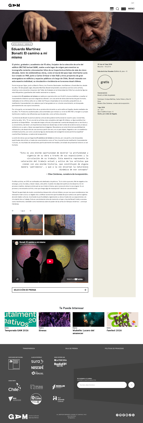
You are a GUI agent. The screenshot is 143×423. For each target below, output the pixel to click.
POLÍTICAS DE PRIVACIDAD (114, 348)
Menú (131, 8)
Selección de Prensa (25, 290)
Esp (132, 3)
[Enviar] (131, 385)
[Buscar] (117, 8)
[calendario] (112, 8)
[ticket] (123, 8)
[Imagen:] (27, 224)
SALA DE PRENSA (71, 348)
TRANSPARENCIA (29, 348)
